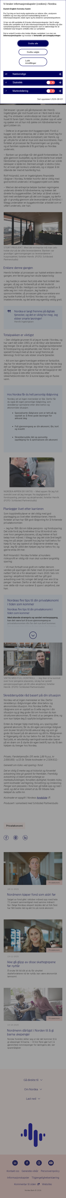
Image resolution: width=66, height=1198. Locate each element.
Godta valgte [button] (33, 52)
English (13, 9)
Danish (6, 9)
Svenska (21, 9)
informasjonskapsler (12, 36)
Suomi (28, 9)
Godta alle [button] (33, 43)
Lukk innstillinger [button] (30, 61)
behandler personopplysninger (47, 36)
